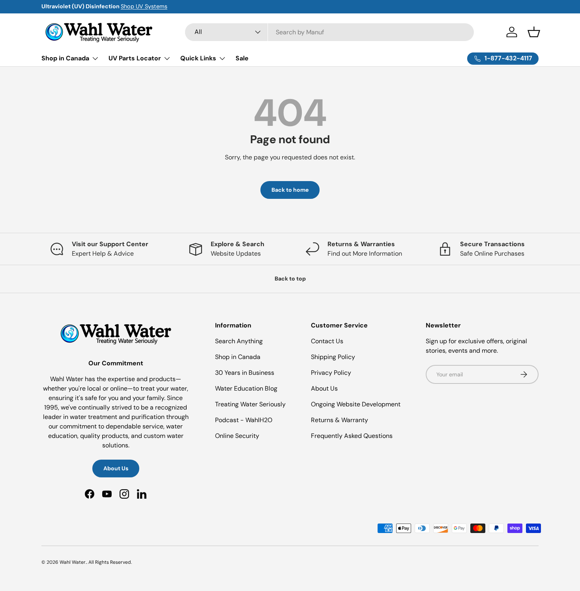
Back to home (290, 189)
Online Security (237, 436)
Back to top (290, 278)
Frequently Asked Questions (352, 436)
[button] (534, 32)
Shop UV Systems (144, 6)
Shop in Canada (65, 58)
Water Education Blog (246, 388)
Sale (242, 58)
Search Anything (239, 341)
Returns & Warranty (339, 420)
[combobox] (329, 32)
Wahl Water (73, 562)
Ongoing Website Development (355, 404)
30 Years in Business (244, 372)
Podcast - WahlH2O (243, 420)
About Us (115, 468)
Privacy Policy (331, 372)
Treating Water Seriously (250, 404)
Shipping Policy (333, 357)
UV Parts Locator (135, 58)
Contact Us (327, 341)
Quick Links (198, 58)
